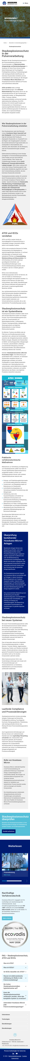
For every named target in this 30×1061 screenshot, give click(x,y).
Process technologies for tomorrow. (15, 1051)
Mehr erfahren (7, 918)
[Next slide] (27, 881)
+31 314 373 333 (7, 1045)
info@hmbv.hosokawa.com (20, 1045)
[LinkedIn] (13, 1053)
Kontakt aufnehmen (8, 831)
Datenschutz (15, 1058)
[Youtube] (17, 1053)
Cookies (24, 1056)
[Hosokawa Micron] (9, 3)
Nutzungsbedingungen (14, 1056)
